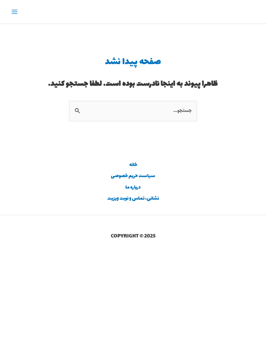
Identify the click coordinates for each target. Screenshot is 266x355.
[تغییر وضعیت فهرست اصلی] (15, 12)
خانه (133, 165)
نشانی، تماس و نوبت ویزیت (133, 198)
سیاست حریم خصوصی (133, 176)
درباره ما (133, 187)
